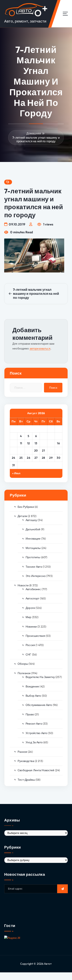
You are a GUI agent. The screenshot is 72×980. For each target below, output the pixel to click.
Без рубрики (26, 507)
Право (30, 714)
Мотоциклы (33, 548)
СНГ (28, 654)
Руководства (26, 761)
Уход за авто (34, 742)
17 (13, 450)
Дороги (30, 608)
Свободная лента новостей (36, 770)
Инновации (33, 538)
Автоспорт (32, 598)
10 (13, 443)
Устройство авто (36, 733)
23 (58, 450)
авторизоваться (40, 348)
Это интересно (36, 576)
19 (28, 450)
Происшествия (35, 636)
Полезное (24, 673)
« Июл (16, 473)
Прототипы (33, 557)
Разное (22, 752)
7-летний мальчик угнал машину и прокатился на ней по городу (35, 139)
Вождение (32, 686)
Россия (30, 645)
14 (43, 443)
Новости (23, 585)
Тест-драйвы (26, 779)
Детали (22, 516)
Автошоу (31, 520)
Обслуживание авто (39, 705)
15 (51, 443)
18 (21, 450)
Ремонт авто (34, 723)
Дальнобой (33, 529)
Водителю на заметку (40, 677)
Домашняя (33, 133)
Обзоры (23, 664)
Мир (28, 617)
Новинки (31, 626)
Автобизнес (33, 589)
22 (51, 450)
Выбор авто (33, 695)
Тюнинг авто (34, 566)
